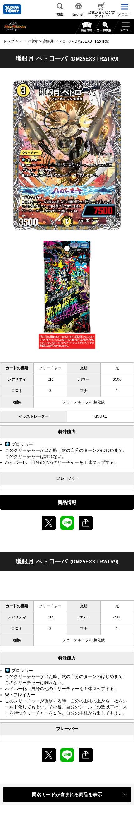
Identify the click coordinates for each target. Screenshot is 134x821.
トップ (8, 41)
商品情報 (67, 502)
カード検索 (28, 41)
